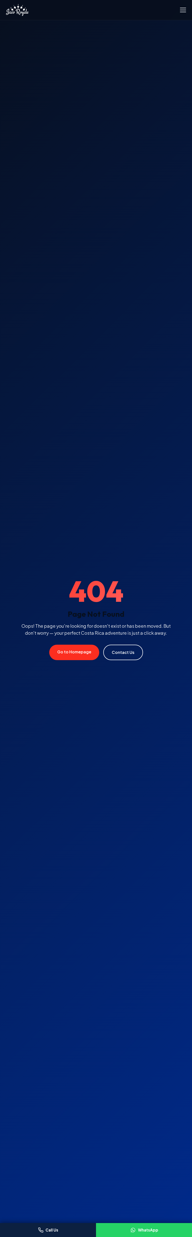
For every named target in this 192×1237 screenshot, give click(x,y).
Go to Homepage (74, 651)
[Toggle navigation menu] (183, 10)
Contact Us (123, 652)
